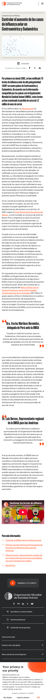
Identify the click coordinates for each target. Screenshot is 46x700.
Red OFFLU (10, 565)
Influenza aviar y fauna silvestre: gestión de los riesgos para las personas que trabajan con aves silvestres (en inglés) (24, 558)
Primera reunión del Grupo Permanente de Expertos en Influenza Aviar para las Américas (24, 548)
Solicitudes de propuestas (20, 627)
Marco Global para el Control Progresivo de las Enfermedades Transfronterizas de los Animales (20, 290)
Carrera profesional (18, 619)
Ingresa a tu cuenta (27, 583)
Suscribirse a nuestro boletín (21, 612)
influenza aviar (27, 108)
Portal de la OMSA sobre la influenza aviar (23, 540)
